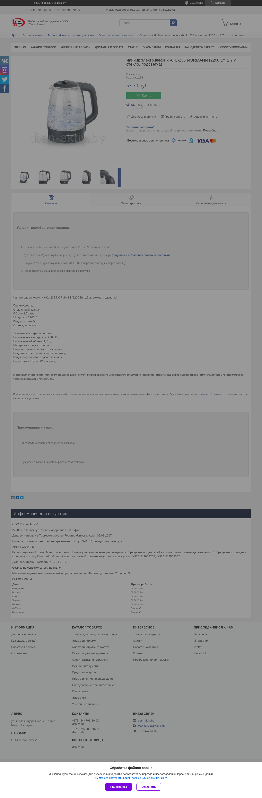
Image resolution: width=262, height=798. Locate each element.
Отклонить (149, 786)
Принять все (118, 786)
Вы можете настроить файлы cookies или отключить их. (130, 777)
